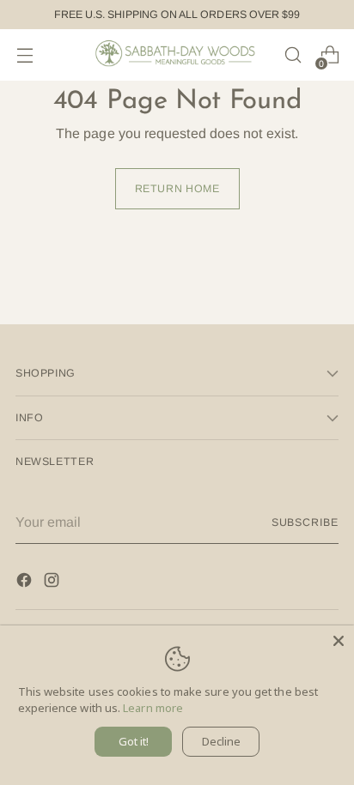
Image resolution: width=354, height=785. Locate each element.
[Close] (338, 640)
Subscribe (305, 522)
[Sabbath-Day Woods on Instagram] (53, 583)
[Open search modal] (292, 55)
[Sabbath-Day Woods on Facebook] (25, 583)
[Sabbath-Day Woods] (177, 55)
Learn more (153, 708)
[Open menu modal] (24, 55)
